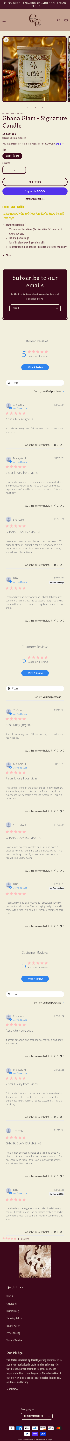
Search (10, 1296)
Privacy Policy (13, 1333)
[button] (4, 20)
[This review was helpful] (55, 505)
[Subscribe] (56, 308)
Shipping (5, 138)
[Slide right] (42, 107)
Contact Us (12, 1303)
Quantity (6, 163)
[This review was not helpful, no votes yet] (61, 445)
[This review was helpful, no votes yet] (55, 445)
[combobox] (49, 391)
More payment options (35, 199)
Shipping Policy (14, 1318)
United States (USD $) (33, 1416)
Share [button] (9, 255)
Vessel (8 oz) (12, 155)
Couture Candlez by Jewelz (31, 1440)
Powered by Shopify (46, 1440)
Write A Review (35, 367)
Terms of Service (14, 1340)
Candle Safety (13, 1311)
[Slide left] (27, 107)
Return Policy (13, 1325)
